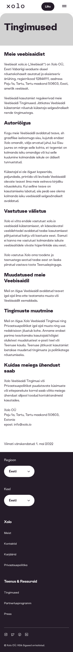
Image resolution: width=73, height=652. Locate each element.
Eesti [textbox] (13, 471)
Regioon (10, 460)
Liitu (48, 6)
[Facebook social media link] (19, 635)
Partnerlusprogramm (17, 603)
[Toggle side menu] (60, 6)
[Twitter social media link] (13, 635)
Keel (7, 489)
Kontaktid (10, 543)
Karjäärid (10, 554)
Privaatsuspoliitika (15, 565)
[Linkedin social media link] (26, 635)
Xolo (15, 6)
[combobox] (19, 471)
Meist (7, 533)
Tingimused (11, 592)
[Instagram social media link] (6, 635)
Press (8, 613)
